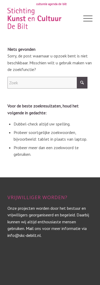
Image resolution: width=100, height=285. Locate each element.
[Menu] (85, 18)
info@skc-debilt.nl (24, 235)
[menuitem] (51, 4)
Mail (30, 228)
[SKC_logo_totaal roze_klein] (41, 18)
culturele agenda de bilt (51, 4)
